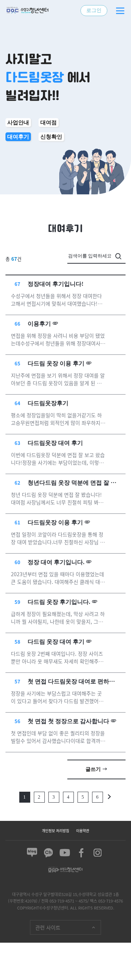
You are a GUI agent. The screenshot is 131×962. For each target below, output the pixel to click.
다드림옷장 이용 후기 (55, 522)
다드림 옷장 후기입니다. (59, 602)
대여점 (48, 122)
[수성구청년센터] (27, 10)
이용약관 (82, 830)
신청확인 (51, 137)
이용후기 (39, 324)
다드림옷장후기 (48, 403)
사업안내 (18, 122)
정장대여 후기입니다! (55, 284)
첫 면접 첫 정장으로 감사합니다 (68, 721)
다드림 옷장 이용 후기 (56, 363)
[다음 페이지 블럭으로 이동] (109, 797)
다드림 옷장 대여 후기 (56, 642)
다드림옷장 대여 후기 (55, 443)
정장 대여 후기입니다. (56, 562)
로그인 (94, 10)
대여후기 (18, 137)
